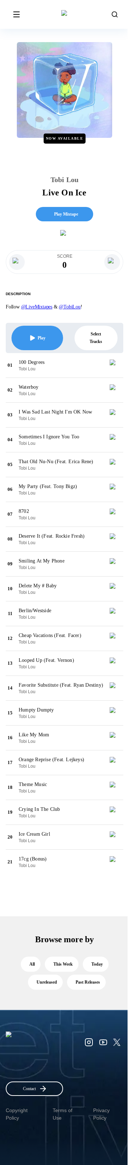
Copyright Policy (17, 1114)
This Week (63, 964)
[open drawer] (16, 14)
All (32, 964)
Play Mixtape (66, 214)
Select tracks (96, 337)
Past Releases (88, 982)
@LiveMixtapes (36, 307)
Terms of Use (62, 1114)
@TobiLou (69, 307)
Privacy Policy (101, 1114)
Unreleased (47, 982)
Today (97, 964)
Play (42, 337)
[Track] (115, 365)
